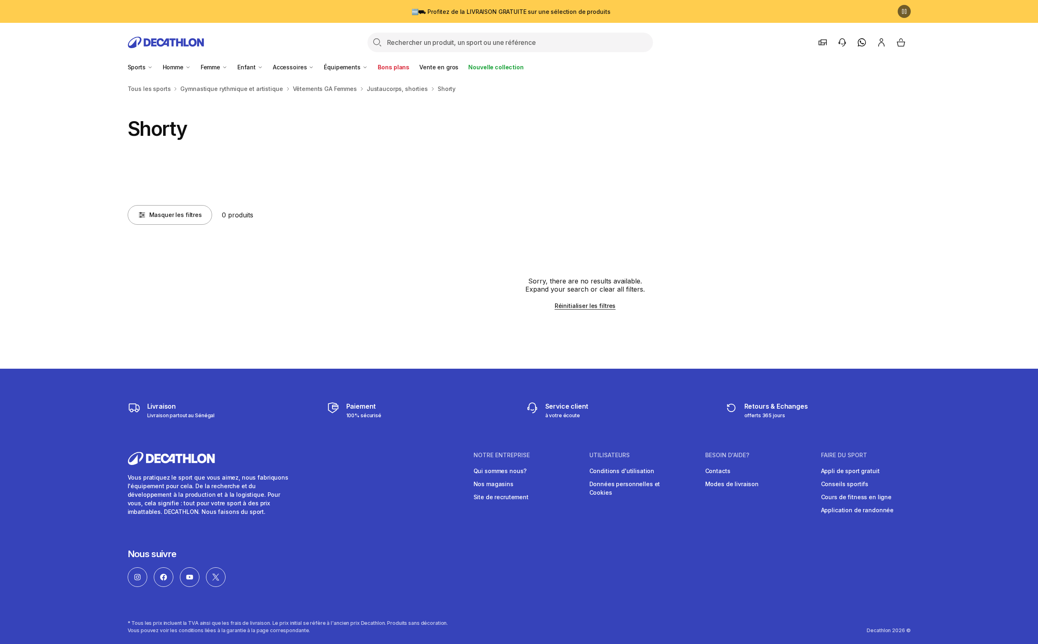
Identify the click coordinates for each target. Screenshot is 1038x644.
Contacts (717, 470)
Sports (137, 67)
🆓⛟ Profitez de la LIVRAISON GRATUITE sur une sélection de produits (511, 11)
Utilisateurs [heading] (609, 455)
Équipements (343, 67)
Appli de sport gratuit (850, 470)
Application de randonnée (857, 510)
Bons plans (394, 67)
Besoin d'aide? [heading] (727, 455)
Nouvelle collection (495, 67)
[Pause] (904, 11)
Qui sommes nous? (500, 470)
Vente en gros (438, 67)
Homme (174, 67)
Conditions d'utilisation (622, 470)
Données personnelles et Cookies (624, 488)
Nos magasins (493, 483)
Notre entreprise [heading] (502, 455)
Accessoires (290, 67)
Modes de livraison (732, 483)
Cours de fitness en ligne (856, 497)
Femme (211, 67)
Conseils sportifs (845, 483)
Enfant (247, 67)
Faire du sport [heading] (844, 455)
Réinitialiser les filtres (585, 305)
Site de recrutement (501, 497)
